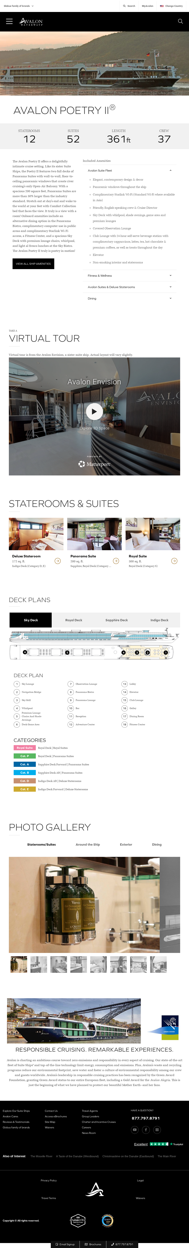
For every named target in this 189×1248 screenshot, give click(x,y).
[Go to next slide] (170, 905)
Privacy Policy (49, 1180)
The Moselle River (41, 1156)
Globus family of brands (17, 6)
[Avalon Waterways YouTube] (135, 1130)
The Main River (167, 1156)
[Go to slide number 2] (38, 964)
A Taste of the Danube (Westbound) (77, 1156)
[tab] (30, 620)
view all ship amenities (33, 263)
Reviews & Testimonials (16, 1121)
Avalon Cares (10, 1116)
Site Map (50, 1121)
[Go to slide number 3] (58, 964)
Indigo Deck (160, 620)
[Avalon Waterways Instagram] (157, 1130)
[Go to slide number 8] (158, 964)
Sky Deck (31, 620)
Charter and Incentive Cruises (99, 1121)
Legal (140, 1180)
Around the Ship (88, 844)
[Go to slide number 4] (78, 964)
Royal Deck (73, 620)
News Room (89, 1132)
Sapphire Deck (117, 620)
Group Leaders (90, 1116)
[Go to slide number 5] (98, 964)
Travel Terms (48, 1198)
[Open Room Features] (58, 561)
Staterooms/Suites (41, 844)
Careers (86, 1127)
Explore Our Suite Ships (16, 1110)
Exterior (126, 844)
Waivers (49, 1127)
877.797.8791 (124, 1244)
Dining (157, 844)
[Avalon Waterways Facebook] (146, 1130)
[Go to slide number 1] (19, 964)
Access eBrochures (56, 1116)
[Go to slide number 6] (118, 964)
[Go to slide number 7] (138, 964)
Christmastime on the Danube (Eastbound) (128, 1156)
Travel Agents (90, 1110)
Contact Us (51, 1110)
